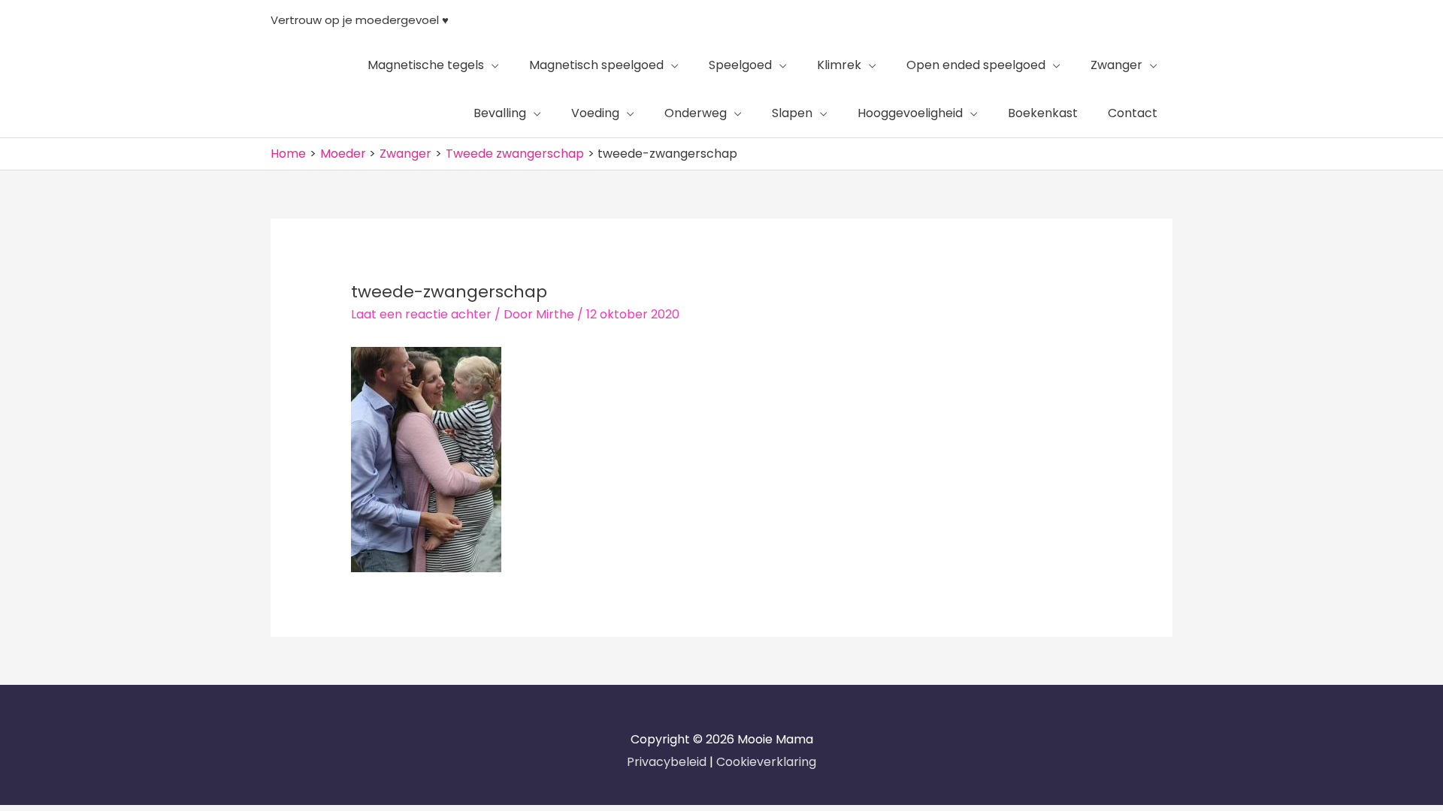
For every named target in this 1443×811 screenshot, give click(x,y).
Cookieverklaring (766, 761)
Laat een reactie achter (421, 314)
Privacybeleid (668, 761)
